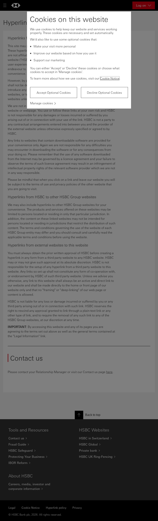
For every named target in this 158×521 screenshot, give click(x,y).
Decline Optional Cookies (104, 92)
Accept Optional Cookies (54, 92)
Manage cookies (41, 103)
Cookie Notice (109, 78)
